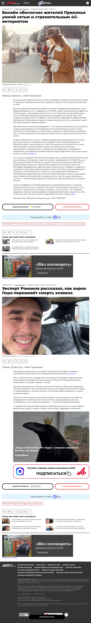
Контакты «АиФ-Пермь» (74, 567)
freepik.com (26, 84)
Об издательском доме (25, 565)
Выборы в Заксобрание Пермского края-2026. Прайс (35, 572)
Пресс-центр (41, 565)
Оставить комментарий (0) (72, 207)
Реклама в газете (69, 565)
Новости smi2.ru (9, 278)
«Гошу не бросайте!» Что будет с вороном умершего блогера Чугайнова (46, 449)
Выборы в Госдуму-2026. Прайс (52, 570)
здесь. (73, 194)
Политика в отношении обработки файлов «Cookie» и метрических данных (39, 600)
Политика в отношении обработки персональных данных (34, 599)
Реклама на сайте (54, 565)
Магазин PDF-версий (24, 567)
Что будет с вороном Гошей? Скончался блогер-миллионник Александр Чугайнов (70, 527)
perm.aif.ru (71, 374)
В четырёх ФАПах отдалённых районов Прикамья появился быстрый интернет (25, 248)
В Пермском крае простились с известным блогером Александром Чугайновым (70, 520)
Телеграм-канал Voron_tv (26, 356)
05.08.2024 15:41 (7, 9)
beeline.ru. (32, 154)
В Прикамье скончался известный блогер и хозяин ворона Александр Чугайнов (27, 527)
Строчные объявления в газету (28, 570)
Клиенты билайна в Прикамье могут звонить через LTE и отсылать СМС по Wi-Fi (70, 241)
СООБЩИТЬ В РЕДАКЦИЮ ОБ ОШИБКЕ (29, 575)
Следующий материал (47, 617)
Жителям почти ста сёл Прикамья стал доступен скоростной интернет (25, 241)
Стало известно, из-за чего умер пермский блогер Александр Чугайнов (26, 520)
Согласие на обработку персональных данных (31, 597)
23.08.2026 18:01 (7, 285)
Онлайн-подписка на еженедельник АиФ (48, 567)
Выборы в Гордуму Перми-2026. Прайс (69, 572)
